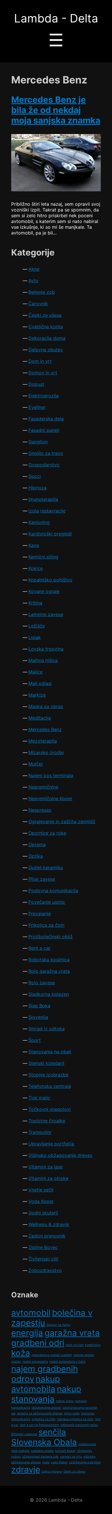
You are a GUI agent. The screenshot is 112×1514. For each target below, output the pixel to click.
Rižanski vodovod (24, 1434)
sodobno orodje (42, 1451)
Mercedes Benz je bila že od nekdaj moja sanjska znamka (55, 109)
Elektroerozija (43, 395)
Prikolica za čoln (46, 925)
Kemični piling (43, 557)
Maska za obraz (45, 706)
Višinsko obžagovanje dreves (60, 1155)
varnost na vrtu (71, 1456)
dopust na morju (58, 1325)
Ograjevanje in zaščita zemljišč (61, 821)
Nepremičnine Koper (50, 798)
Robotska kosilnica (48, 959)
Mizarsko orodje (46, 752)
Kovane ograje (43, 591)
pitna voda (72, 1413)
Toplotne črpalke (46, 1121)
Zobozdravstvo (45, 1270)
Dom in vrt (40, 361)
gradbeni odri (37, 1343)
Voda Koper (41, 1201)
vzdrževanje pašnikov (85, 1462)
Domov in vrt (42, 372)
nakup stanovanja (46, 1394)
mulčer (16, 1362)
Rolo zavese (41, 982)
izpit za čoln (75, 1345)
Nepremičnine (43, 787)
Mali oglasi (40, 683)
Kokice (35, 568)
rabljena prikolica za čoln (75, 1419)
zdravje (25, 1470)
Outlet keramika (45, 867)
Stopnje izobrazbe (48, 1075)
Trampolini (39, 1132)
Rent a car (39, 948)
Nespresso (39, 810)
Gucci (34, 476)
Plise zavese (41, 879)
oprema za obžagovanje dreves (40, 1413)
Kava (33, 545)
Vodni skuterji (43, 1213)
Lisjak (34, 637)
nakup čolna (65, 1401)
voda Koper (59, 1462)
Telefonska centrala (49, 1086)
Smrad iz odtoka (46, 1028)
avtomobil (31, 1313)
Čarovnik (38, 303)
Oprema (37, 844)
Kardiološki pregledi (50, 534)
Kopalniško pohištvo (50, 580)
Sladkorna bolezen (48, 994)
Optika (35, 856)
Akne (33, 269)
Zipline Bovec (43, 1247)
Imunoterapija (43, 499)
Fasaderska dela (46, 419)
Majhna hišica (43, 660)
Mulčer (35, 764)
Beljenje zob (41, 292)
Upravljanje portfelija (51, 1144)
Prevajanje (39, 913)
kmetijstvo (92, 1345)
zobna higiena (52, 1471)
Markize (37, 695)
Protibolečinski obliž (50, 936)
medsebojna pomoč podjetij (52, 1355)
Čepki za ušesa (44, 315)
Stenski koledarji (46, 1063)
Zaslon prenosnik (46, 1236)
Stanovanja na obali (49, 1052)
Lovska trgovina (45, 649)
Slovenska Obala (44, 1442)
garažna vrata (72, 1333)
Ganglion (38, 442)
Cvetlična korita (45, 326)
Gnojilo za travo (45, 453)
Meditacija (39, 718)
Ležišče (36, 626)
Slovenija (38, 1017)
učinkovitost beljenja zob (40, 1456)
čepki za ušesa (74, 1471)
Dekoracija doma (46, 338)
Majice (35, 672)
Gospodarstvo (43, 465)
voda (45, 1462)
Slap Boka (39, 1005)
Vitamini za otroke (48, 1178)
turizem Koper (65, 1451)
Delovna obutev (45, 349)
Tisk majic (39, 1098)
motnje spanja (84, 1355)
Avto (33, 280)
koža (20, 1353)
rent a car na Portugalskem (39, 1425)
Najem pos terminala (50, 775)
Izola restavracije (46, 511)
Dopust (36, 384)
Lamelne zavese (45, 614)
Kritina (35, 603)
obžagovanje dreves (46, 1408)
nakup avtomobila (35, 1384)
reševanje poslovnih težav (79, 1425)
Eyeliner (37, 407)
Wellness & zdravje (48, 1224)
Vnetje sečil (40, 1190)
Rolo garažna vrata (49, 971)
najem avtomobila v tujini (67, 1362)
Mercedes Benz (45, 729)
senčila (52, 1432)
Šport (34, 1040)
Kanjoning (39, 522)
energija (27, 1333)
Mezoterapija (42, 741)
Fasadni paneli (43, 430)
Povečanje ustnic (46, 902)
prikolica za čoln (43, 1419)
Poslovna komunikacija (53, 890)
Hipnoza (37, 488)
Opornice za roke (47, 833)
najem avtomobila (35, 1362)
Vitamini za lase (45, 1167)
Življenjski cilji (43, 1259)
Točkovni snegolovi (49, 1109)
